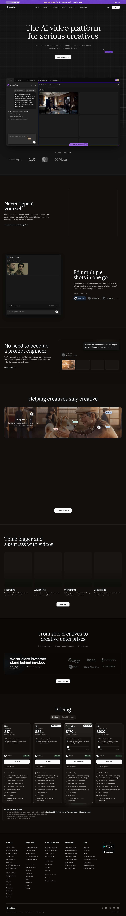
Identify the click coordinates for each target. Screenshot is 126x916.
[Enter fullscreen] (118, 84)
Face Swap (48, 878)
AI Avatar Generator (12, 853)
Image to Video (10, 859)
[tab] (10, 80)
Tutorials (86, 850)
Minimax (47, 867)
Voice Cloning (49, 856)
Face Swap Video (50, 881)
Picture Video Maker (71, 850)
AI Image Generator (32, 847)
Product (36, 7)
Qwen (27, 879)
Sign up (115, 7)
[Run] (56, 311)
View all (8, 897)
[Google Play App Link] (111, 847)
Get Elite (109, 761)
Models (46, 7)
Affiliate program (89, 865)
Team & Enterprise (68, 717)
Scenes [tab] (52, 85)
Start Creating (61, 57)
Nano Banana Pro (31, 867)
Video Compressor (70, 865)
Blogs (85, 853)
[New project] (62, 80)
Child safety (39, 912)
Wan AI (8, 885)
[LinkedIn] (106, 908)
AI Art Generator (31, 850)
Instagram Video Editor (71, 853)
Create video (63, 604)
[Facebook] (118, 908)
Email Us (86, 847)
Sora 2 (8, 879)
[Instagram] (110, 908)
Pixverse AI (9, 888)
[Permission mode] (32, 85)
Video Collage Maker (71, 859)
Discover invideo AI (63, 510)
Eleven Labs (48, 864)
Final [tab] (60, 85)
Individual (55, 717)
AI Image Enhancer (31, 859)
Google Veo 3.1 (10, 876)
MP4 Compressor (70, 868)
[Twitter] (102, 908)
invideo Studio (69, 842)
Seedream (29, 873)
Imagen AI (29, 882)
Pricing (64, 7)
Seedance (9, 894)
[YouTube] (114, 908)
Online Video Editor (70, 847)
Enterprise (56, 7)
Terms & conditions (25, 912)
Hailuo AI (9, 891)
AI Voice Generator (51, 847)
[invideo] (10, 908)
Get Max (47, 761)
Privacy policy (11, 912)
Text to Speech (49, 853)
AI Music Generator (51, 850)
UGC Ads (9, 862)
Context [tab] (43, 85)
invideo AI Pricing (89, 868)
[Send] (34, 142)
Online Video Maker (71, 856)
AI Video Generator (12, 850)
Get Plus (17, 761)
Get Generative (78, 761)
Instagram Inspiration (90, 859)
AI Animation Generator (13, 865)
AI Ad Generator (11, 868)
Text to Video (10, 856)
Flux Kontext (29, 876)
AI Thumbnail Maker (32, 856)
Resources (72, 7)
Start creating (63, 681)
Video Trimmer (69, 862)
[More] (35, 85)
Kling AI (8, 882)
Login (108, 7)
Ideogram (28, 870)
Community (83, 7)
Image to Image (30, 853)
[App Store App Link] (111, 852)
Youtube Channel (89, 856)
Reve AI (28, 885)
